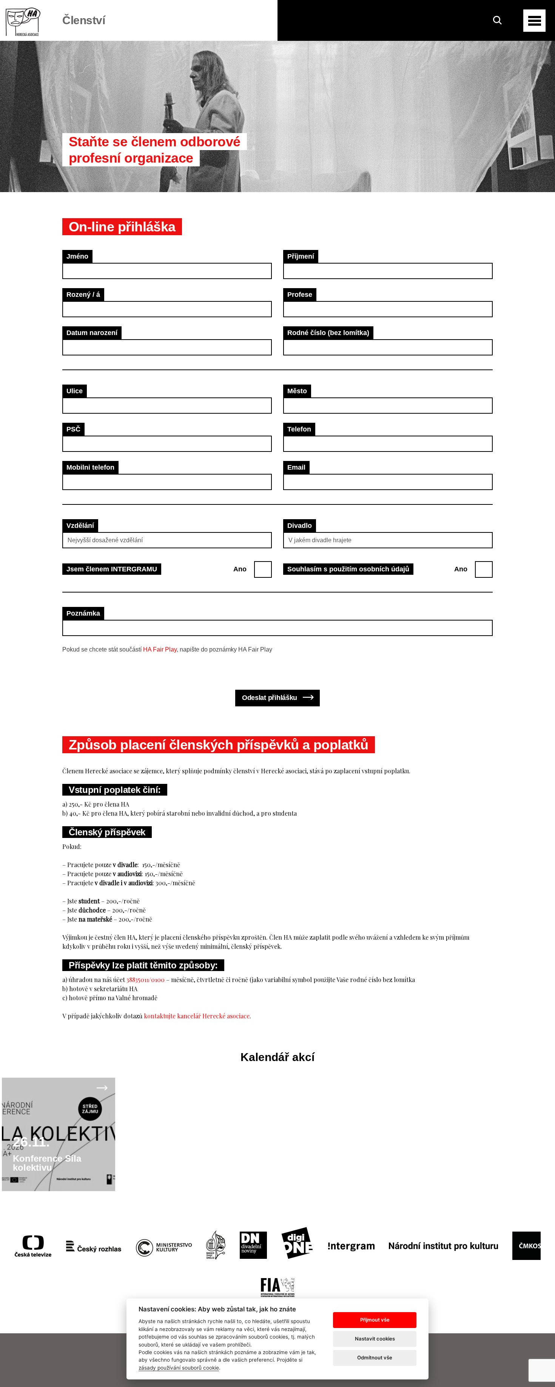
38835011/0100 (145, 980)
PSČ (73, 429)
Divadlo (299, 525)
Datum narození (91, 333)
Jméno (77, 256)
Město (297, 391)
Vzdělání (80, 525)
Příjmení (300, 256)
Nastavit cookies (375, 1339)
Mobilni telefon (90, 467)
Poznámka (83, 613)
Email (296, 467)
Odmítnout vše (374, 1357)
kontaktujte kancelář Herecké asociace (197, 1016)
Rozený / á (83, 294)
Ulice (74, 391)
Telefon (299, 429)
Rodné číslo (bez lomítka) (328, 333)
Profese (299, 294)
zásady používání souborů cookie (179, 1368)
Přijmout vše (375, 1320)
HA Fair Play (160, 649)
